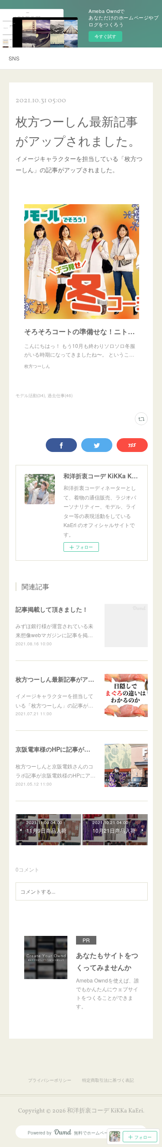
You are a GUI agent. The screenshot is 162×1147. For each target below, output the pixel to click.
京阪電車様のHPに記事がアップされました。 (77, 749)
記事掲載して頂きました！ (52, 609)
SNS (14, 58)
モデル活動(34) (30, 395)
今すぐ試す (105, 36)
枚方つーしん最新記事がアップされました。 (76, 679)
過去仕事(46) (60, 395)
